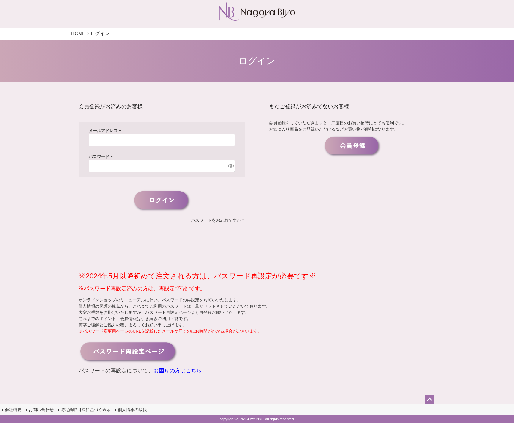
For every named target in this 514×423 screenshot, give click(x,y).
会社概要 (13, 409)
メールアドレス (106, 130)
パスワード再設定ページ (168, 312)
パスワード (102, 156)
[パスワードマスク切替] (230, 166)
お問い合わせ (41, 409)
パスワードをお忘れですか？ (218, 220)
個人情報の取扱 (132, 409)
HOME (78, 33)
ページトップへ (429, 399)
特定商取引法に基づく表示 (86, 409)
